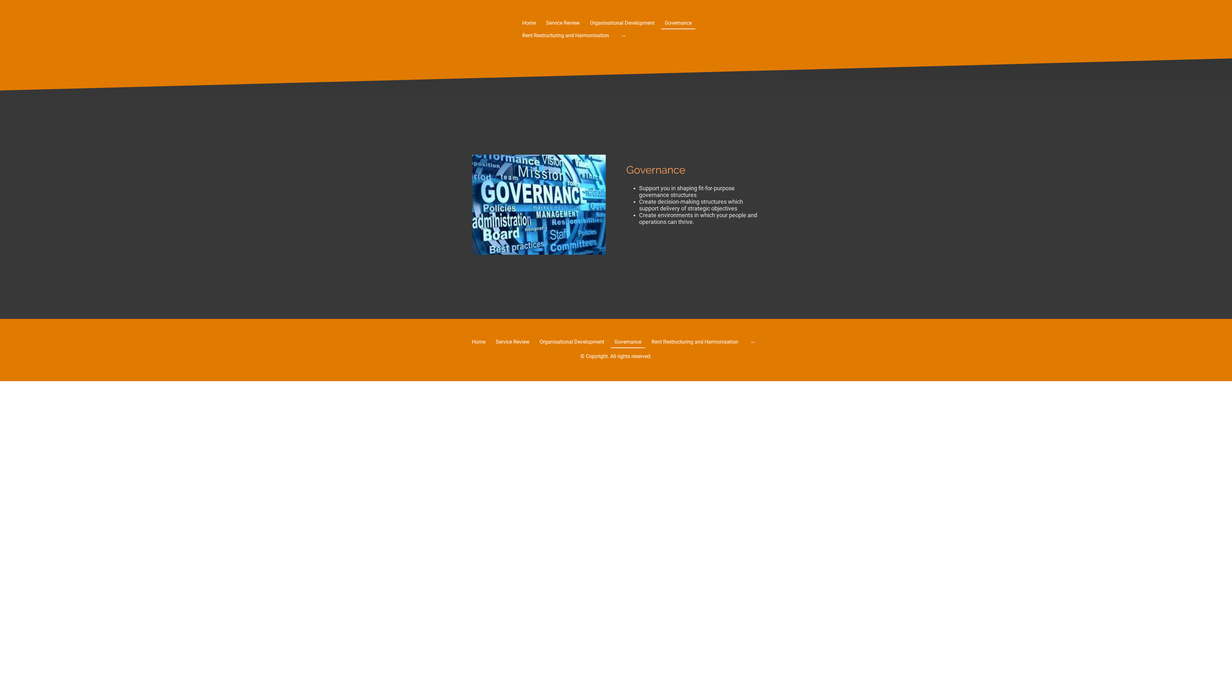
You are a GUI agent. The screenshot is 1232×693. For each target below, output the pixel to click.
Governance (678, 23)
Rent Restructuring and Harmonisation (565, 35)
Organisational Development (622, 23)
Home (529, 23)
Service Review (563, 23)
